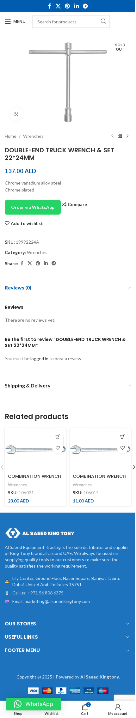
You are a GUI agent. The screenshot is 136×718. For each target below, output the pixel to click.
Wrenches (33, 136)
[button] (57, 436)
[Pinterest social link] (67, 6)
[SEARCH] (103, 21)
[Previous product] (112, 136)
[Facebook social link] (49, 6)
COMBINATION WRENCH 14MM (99, 479)
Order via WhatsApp (32, 207)
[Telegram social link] (85, 6)
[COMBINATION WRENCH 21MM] (35, 450)
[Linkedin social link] (76, 6)
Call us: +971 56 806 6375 (38, 592)
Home (10, 136)
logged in (39, 358)
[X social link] (58, 6)
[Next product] (127, 136)
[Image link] (39, 532)
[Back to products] (120, 136)
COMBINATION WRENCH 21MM (34, 479)
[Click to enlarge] (16, 114)
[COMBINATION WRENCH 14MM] (100, 450)
